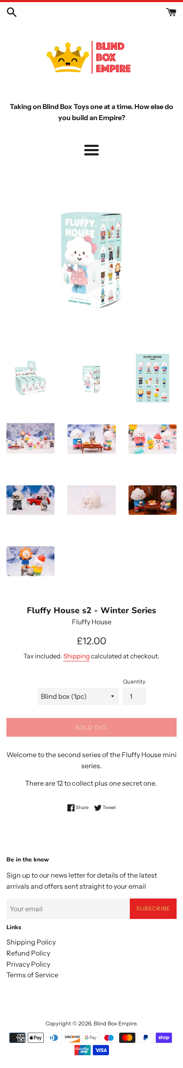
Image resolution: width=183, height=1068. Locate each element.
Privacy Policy (28, 964)
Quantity (134, 681)
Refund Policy (28, 953)
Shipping (76, 656)
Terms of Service (32, 974)
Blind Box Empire (115, 1023)
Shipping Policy (31, 942)
